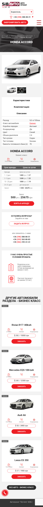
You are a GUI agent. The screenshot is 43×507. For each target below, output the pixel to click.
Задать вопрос (21, 224)
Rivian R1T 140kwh (21, 325)
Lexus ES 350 (21, 460)
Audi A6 (21, 415)
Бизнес (33, 123)
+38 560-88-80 (21, 239)
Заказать (21, 341)
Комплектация (21, 107)
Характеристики (21, 100)
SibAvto (14, 4)
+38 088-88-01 (21, 237)
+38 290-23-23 (21, 242)
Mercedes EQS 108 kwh (21, 370)
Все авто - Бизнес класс (21, 487)
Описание (21, 113)
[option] (21, 69)
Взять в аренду (21, 203)
